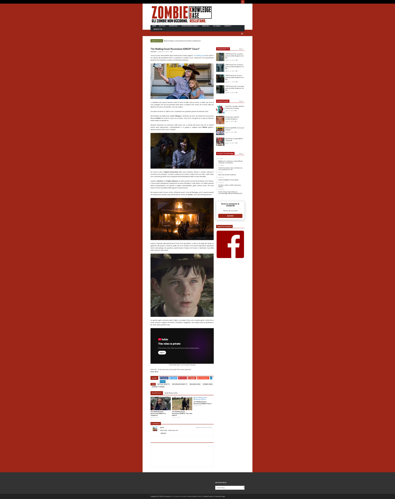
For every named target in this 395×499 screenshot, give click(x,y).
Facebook (165, 378)
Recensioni (173, 26)
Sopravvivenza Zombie (190, 26)
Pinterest (183, 378)
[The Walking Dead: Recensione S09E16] (160, 403)
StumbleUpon (204, 378)
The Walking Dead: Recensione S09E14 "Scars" (202, 402)
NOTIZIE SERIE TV (163, 384)
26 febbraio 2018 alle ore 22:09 (203, 427)
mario (162, 427)
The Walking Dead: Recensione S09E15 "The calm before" (182, 413)
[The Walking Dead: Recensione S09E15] (182, 403)
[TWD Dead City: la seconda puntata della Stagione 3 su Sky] (220, 89)
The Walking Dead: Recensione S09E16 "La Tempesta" (158, 413)
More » (160, 41)
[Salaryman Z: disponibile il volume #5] (220, 142)
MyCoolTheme (198, 496)
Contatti (227, 26)
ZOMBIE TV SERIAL (158, 387)
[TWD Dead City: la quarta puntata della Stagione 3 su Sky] (220, 68)
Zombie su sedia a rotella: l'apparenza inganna (229, 186)
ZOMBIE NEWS (208, 384)
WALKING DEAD (195, 384)
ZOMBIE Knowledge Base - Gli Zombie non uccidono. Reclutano (176, 496)
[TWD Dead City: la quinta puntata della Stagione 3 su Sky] (220, 57)
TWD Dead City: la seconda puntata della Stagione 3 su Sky (234, 88)
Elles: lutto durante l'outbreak (227, 174)
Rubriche (205, 26)
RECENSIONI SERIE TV (179, 384)
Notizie (162, 26)
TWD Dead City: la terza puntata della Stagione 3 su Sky (183, 41)
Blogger (223, 496)
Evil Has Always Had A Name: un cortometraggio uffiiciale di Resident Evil (230, 192)
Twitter (174, 378)
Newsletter (158, 29)
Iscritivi (230, 216)
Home (154, 26)
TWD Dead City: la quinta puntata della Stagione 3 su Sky (234, 56)
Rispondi (163, 433)
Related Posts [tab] (156, 393)
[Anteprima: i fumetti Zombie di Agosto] (220, 120)
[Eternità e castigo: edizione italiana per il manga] (220, 109)
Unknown (153, 51)
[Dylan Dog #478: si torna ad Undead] (220, 131)
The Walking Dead (199, 55)
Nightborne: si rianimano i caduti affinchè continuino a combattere (230, 162)
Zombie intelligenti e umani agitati (228, 180)
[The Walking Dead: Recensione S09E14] (203, 398)
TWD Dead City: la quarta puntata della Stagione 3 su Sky (234, 66)
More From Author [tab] (171, 393)
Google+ (193, 378)
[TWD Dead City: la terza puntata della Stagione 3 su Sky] (220, 78)
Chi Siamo (216, 26)
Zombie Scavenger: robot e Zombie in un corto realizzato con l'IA (230, 168)
